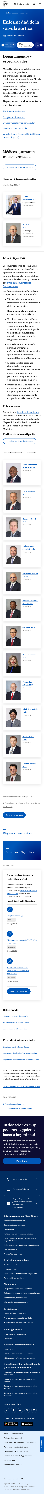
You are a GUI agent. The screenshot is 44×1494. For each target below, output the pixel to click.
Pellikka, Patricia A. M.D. (29, 656)
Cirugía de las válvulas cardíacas (16, 1047)
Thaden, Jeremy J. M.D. (30, 765)
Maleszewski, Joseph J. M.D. (28, 547)
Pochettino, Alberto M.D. (27, 683)
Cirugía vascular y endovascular (19, 122)
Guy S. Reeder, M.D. (28, 226)
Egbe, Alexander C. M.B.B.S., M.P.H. (30, 466)
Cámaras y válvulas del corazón (15, 1016)
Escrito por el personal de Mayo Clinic (18, 796)
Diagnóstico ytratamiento (8, 45)
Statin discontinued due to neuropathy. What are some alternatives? (18, 970)
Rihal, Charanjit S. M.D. (30, 710)
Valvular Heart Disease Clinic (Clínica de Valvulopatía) (21, 135)
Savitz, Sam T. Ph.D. (28, 737)
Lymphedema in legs (15, 916)
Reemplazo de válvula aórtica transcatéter (20, 1053)
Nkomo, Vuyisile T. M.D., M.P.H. (30, 601)
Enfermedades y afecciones (17, 13)
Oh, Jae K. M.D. (28, 627)
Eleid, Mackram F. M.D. (29, 493)
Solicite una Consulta (15, 35)
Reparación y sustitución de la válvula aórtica (21, 1059)
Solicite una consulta (14, 815)
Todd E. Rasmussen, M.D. (29, 198)
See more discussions (19, 991)
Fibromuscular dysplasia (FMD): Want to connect (22, 941)
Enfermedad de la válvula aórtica (16, 1022)
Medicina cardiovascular (15, 128)
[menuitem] (25, 45)
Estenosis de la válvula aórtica (15, 1029)
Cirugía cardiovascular (14, 117)
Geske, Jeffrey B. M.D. (29, 520)
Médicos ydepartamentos (25, 45)
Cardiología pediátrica (14, 110)
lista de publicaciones (28, 412)
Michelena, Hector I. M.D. (30, 574)
